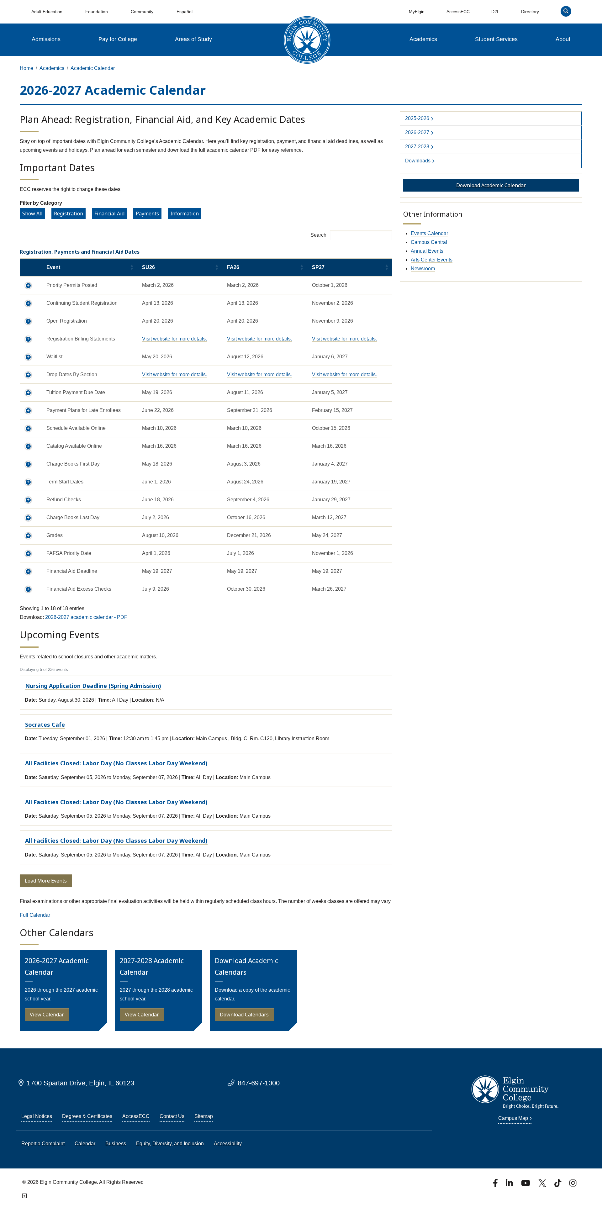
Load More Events (46, 880)
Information (184, 213)
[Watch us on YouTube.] (526, 1185)
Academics (423, 39)
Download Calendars (244, 1014)
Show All (32, 213)
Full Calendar (35, 915)
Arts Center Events (431, 259)
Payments (147, 213)
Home (26, 68)
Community (142, 11)
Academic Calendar (93, 68)
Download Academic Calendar (491, 185)
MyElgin (417, 11)
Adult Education (46, 11)
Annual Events (427, 251)
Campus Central (429, 242)
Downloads (417, 160)
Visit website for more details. (174, 338)
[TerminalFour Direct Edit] (24, 1196)
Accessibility (228, 1143)
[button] (30, 285)
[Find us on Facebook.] (496, 1185)
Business (115, 1143)
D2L (495, 11)
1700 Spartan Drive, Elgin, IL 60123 (80, 1083)
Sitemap (203, 1116)
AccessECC (458, 11)
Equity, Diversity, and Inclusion (170, 1143)
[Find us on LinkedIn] (509, 1185)
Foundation (96, 11)
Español (185, 11)
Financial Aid (109, 213)
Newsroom (423, 268)
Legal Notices (36, 1116)
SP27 (318, 267)
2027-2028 (417, 146)
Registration (68, 213)
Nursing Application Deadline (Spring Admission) (93, 685)
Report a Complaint (43, 1143)
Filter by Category (41, 203)
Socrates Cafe (45, 724)
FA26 (233, 267)
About (563, 39)
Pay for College (117, 39)
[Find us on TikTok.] (558, 1185)
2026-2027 (417, 132)
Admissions (46, 39)
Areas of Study (193, 39)
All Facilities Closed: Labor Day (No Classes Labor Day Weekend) (116, 763)
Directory (530, 11)
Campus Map (513, 1118)
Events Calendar (429, 233)
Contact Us (172, 1116)
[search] (566, 13)
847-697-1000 (259, 1083)
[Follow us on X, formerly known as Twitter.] (543, 1185)
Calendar (85, 1143)
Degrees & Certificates (87, 1116)
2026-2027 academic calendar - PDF (86, 617)
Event (53, 267)
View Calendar (47, 1014)
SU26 (148, 267)
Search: (319, 235)
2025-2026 (417, 118)
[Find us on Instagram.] (573, 1185)
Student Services (496, 39)
